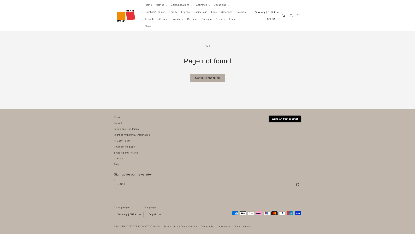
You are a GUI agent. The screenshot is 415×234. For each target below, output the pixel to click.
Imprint (118, 123)
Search (118, 117)
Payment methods (124, 146)
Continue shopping (207, 78)
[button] (161, 4)
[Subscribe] (171, 184)
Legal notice (224, 226)
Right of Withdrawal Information (132, 135)
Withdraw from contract (285, 118)
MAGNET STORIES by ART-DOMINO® (141, 226)
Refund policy (208, 226)
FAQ (116, 164)
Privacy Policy (122, 140)
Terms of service (189, 226)
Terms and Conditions (126, 129)
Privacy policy (171, 226)
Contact (118, 158)
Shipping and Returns (126, 152)
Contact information (243, 226)
